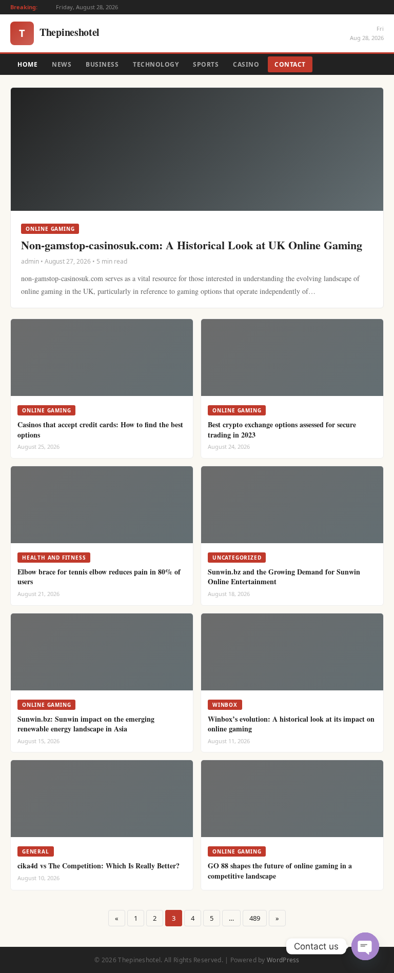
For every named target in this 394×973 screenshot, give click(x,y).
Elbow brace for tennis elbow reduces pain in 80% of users (99, 576)
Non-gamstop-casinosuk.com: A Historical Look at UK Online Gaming (191, 244)
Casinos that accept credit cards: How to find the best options (100, 429)
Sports (206, 64)
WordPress (283, 960)
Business (102, 64)
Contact (290, 64)
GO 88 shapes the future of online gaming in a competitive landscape (280, 870)
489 (254, 918)
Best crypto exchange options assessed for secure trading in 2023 (282, 429)
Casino (246, 64)
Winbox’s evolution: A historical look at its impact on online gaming (291, 723)
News (61, 64)
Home (27, 64)
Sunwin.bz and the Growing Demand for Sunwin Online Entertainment (284, 576)
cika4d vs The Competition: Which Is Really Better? (98, 865)
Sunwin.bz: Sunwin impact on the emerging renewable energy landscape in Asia (85, 723)
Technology (156, 64)
